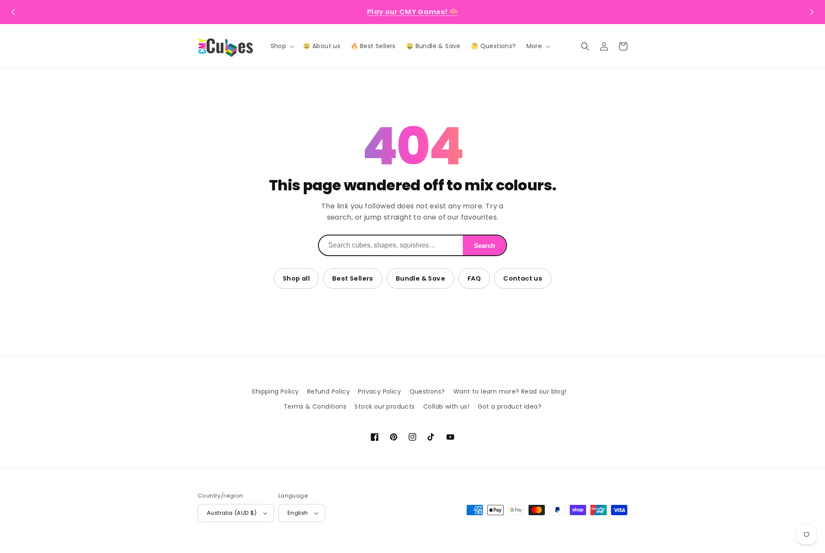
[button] (282, 46)
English (297, 513)
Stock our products (384, 406)
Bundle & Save (420, 278)
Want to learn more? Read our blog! (510, 391)
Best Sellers (352, 278)
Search (484, 245)
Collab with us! (446, 406)
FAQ (474, 278)
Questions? (427, 391)
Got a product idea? (510, 406)
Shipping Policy (275, 391)
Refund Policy (328, 391)
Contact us (522, 278)
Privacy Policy (379, 391)
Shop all (296, 278)
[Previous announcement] (13, 12)
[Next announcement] (812, 12)
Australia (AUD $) (232, 513)
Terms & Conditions (315, 406)
